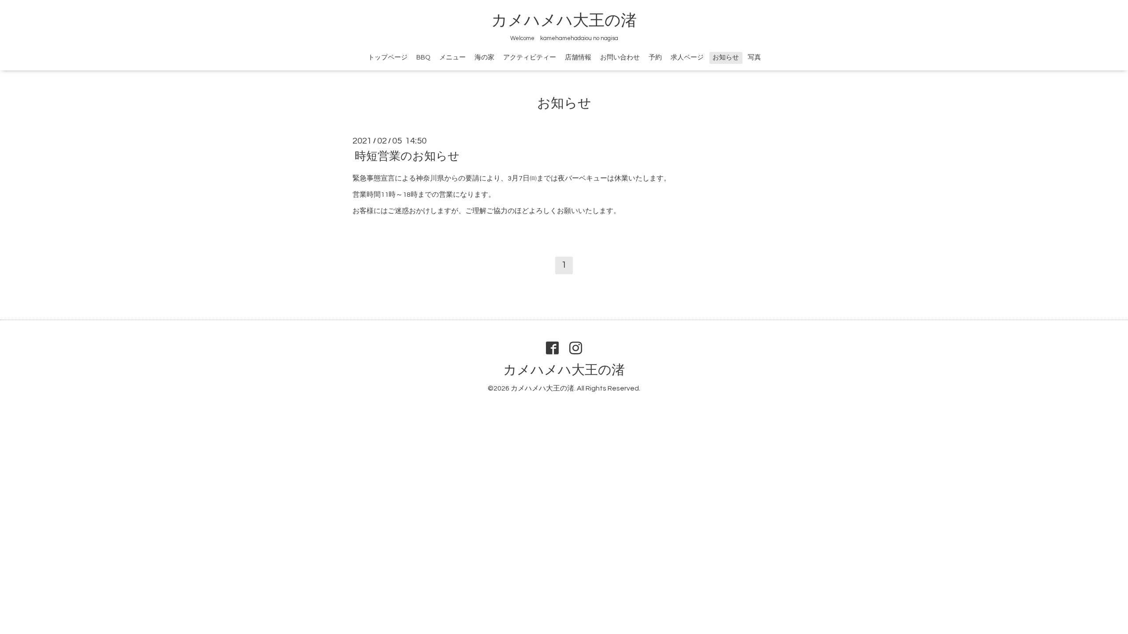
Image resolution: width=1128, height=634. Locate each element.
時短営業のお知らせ (407, 156)
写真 (754, 57)
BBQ (423, 57)
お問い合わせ (620, 57)
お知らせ (725, 57)
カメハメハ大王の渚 (564, 20)
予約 (655, 57)
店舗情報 (578, 57)
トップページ (388, 57)
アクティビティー (529, 57)
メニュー (452, 57)
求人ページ (687, 57)
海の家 (484, 57)
